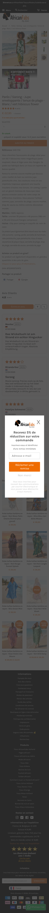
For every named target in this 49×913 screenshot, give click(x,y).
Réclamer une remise (24, 466)
